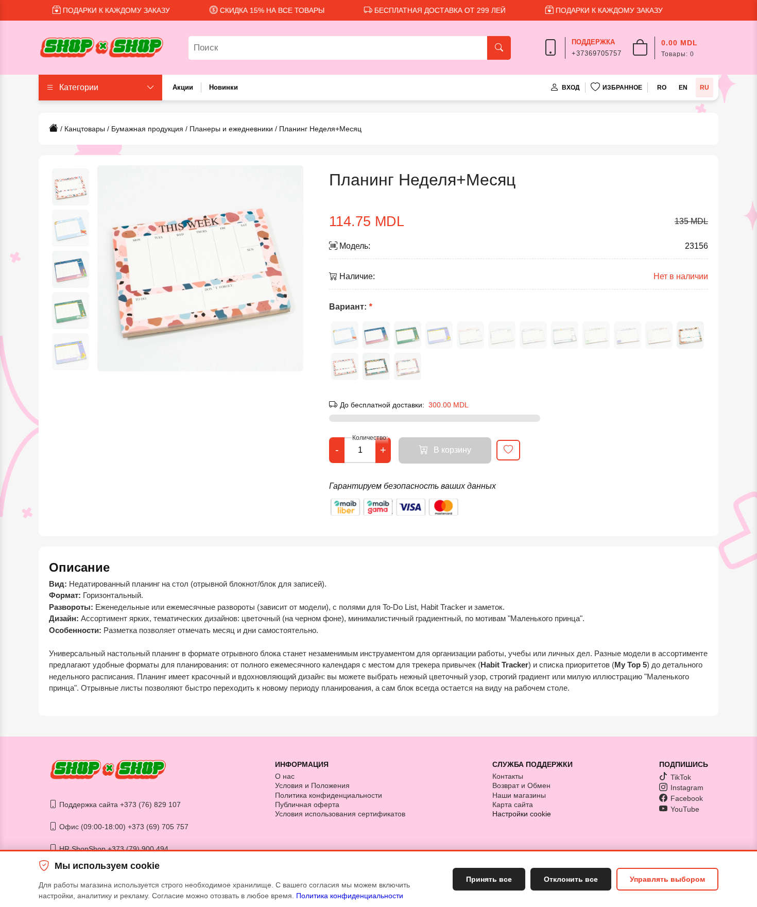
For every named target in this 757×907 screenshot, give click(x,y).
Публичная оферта (307, 804)
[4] (439, 335)
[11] (659, 335)
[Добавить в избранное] (508, 450)
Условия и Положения (312, 785)
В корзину (452, 450)
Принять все (489, 879)
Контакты (507, 776)
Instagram (686, 787)
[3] (407, 335)
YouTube (684, 809)
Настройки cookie (521, 814)
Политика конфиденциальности (349, 896)
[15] (407, 366)
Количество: (370, 437)
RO (661, 87)
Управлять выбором (667, 879)
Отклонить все (571, 879)
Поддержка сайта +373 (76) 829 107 (119, 804)
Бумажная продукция (147, 129)
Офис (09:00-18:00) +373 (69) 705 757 (122, 827)
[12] (690, 335)
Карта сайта (512, 804)
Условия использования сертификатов (340, 814)
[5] (470, 335)
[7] (533, 335)
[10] (627, 335)
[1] (345, 335)
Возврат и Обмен (521, 785)
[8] (564, 335)
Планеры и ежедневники (231, 129)
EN (683, 87)
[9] (596, 335)
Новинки (223, 87)
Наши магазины (519, 795)
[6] (502, 335)
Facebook (686, 798)
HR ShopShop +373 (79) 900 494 (112, 849)
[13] (345, 366)
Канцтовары (84, 129)
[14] (376, 366)
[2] (376, 335)
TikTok (680, 777)
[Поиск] (499, 48)
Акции (183, 87)
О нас (285, 776)
